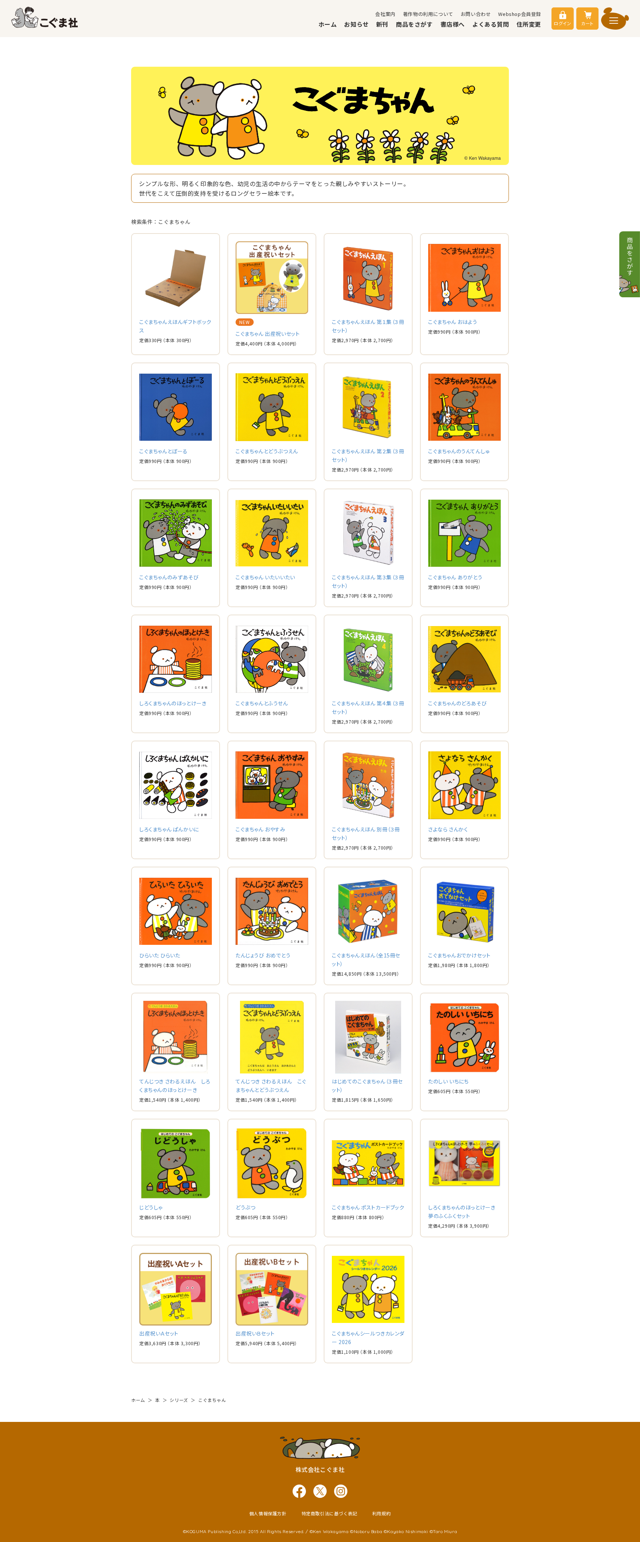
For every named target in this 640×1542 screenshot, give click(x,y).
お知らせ (356, 24)
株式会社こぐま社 (320, 1469)
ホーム (328, 24)
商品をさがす (414, 24)
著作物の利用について (428, 13)
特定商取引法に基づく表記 (329, 1513)
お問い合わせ (476, 13)
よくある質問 (490, 24)
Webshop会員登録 (519, 13)
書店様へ (452, 24)
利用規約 (381, 1513)
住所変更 (529, 24)
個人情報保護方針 (268, 1513)
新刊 (382, 24)
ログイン (562, 23)
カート (587, 23)
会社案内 (385, 13)
